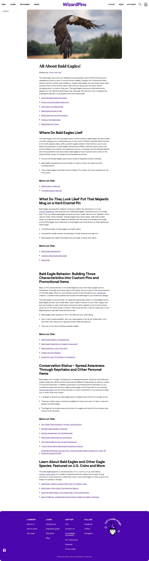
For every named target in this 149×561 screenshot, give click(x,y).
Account (131, 4)
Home (5, 11)
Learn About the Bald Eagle (52, 106)
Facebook (88, 524)
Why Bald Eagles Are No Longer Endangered (59, 442)
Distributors (51, 524)
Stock (111, 4)
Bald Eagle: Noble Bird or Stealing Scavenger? (59, 344)
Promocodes (70, 549)
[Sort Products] (3, 14)
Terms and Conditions (76, 557)
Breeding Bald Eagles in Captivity (54, 428)
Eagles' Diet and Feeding (51, 352)
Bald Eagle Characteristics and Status (56, 437)
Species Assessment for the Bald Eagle (57, 433)
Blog (48, 538)
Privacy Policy (88, 557)
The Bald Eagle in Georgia (51, 190)
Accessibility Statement (70, 534)
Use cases (31, 533)
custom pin (101, 293)
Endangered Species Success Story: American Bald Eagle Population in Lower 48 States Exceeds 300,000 (73, 451)
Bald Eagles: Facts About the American (56, 488)
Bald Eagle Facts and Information (54, 115)
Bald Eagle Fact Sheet (50, 124)
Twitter (87, 529)
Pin (56, 357)
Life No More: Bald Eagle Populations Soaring (65, 446)
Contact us (69, 529)
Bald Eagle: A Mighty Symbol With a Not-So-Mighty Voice (64, 484)
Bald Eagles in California (50, 186)
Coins (12, 4)
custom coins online (47, 474)
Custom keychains (46, 390)
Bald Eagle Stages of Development (55, 339)
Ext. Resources (71, 540)
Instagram (88, 533)
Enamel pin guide (52, 529)
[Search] (140, 4)
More (36, 4)
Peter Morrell (55, 72)
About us (30, 524)
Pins (3, 4)
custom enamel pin (46, 211)
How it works (32, 529)
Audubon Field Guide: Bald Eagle (54, 255)
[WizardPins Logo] (74, 4)
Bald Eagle (45, 260)
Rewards (68, 544)
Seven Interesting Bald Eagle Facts (55, 102)
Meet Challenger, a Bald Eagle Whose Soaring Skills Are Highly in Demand (70, 497)
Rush (121, 4)
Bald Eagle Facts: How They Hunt (54, 348)
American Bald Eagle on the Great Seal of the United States (65, 492)
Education (50, 533)
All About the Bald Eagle (50, 119)
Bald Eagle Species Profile (51, 111)
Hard (45, 446)
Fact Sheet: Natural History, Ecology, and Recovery (61, 424)
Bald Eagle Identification (51, 251)
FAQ (67, 524)
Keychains (25, 4)
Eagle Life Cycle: (47, 357)
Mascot (76, 488)
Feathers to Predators (66, 357)
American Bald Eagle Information (54, 98)
